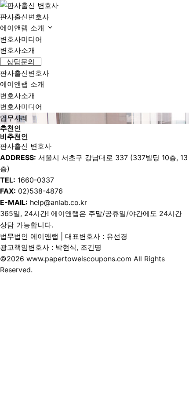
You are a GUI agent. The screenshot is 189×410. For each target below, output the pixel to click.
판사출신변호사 (24, 16)
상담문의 (21, 62)
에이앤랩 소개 (23, 27)
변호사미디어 (21, 39)
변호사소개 (17, 50)
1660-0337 (36, 180)
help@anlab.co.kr (58, 202)
